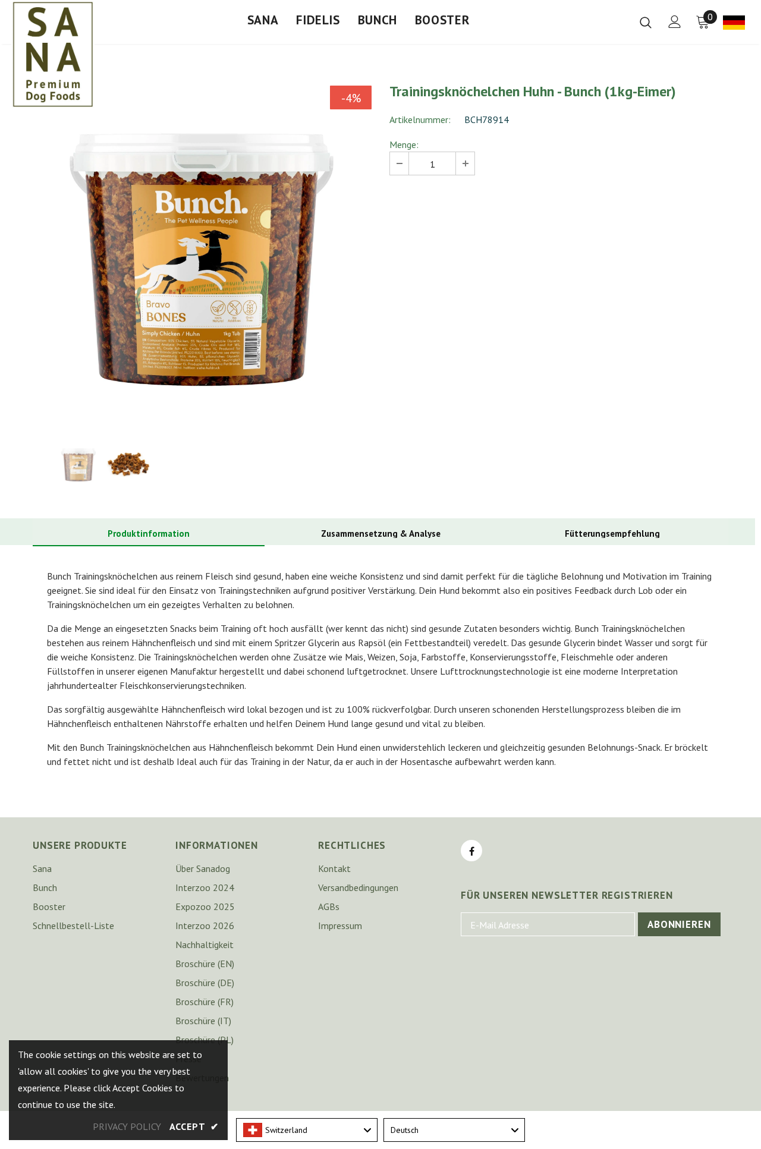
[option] (202, 255)
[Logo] (53, 54)
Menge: (404, 144)
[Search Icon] (646, 22)
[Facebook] (471, 850)
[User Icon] (674, 22)
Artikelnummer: (420, 119)
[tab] (149, 534)
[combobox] (307, 1130)
